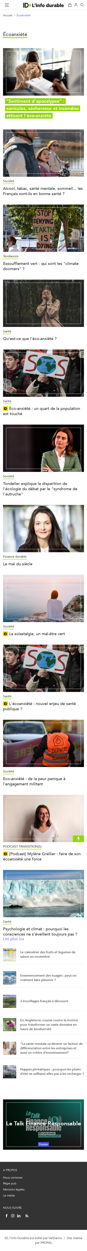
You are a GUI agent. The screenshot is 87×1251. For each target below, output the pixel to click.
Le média (9, 1195)
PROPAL (46, 1243)
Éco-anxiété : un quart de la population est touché (41, 411)
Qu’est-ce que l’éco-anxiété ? (30, 338)
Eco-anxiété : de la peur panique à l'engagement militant (34, 781)
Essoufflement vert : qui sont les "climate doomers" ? (41, 266)
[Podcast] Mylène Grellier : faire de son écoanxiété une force (42, 856)
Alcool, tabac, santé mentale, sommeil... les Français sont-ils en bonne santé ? (43, 191)
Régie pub (9, 1183)
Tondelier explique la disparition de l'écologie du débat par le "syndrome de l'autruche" (40, 489)
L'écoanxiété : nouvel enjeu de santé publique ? (39, 706)
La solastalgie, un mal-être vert (36, 634)
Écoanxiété (24, 15)
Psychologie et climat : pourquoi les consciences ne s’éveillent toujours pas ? (40, 931)
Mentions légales (13, 1189)
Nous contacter (13, 1178)
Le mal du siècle (17, 564)
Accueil (7, 15)
